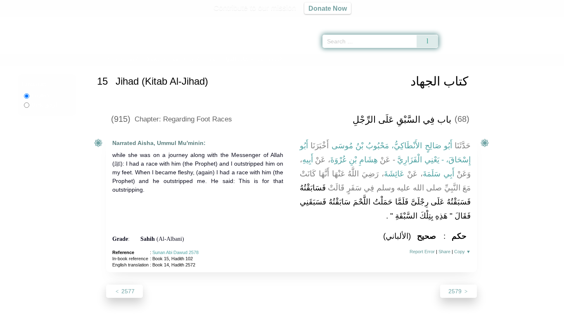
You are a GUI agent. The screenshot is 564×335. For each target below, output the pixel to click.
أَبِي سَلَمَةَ (438, 173)
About (195, 327)
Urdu (44, 105)
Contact (308, 327)
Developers (275, 327)
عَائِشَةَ (394, 173)
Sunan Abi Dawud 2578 (175, 252)
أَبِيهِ (307, 159)
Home (106, 59)
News (217, 327)
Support (242, 327)
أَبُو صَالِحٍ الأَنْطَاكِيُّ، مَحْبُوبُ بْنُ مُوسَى (392, 145)
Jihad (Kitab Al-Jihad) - (208, 59)
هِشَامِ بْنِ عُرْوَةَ (354, 159)
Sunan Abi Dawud (140, 59)
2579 (455, 291)
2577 (127, 291)
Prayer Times (515, 21)
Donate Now (327, 8)
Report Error (422, 251)
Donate (335, 327)
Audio (543, 21)
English (40, 96)
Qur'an (461, 21)
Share (444, 251)
